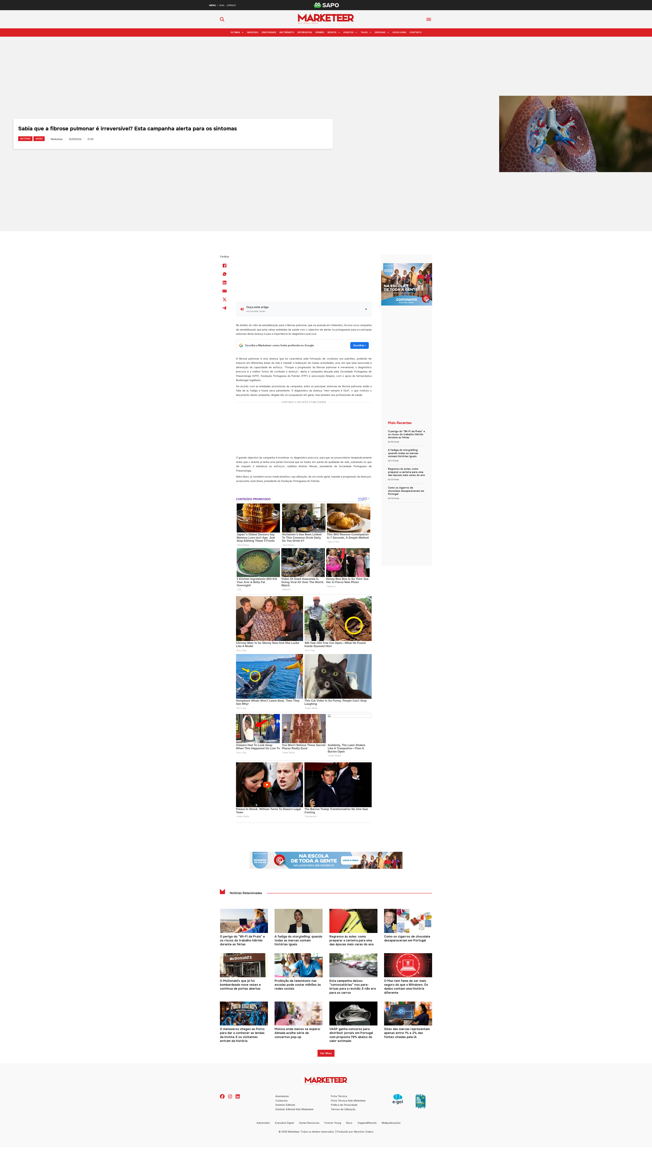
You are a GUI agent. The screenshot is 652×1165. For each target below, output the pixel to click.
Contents (415, 32)
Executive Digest (284, 1122)
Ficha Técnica (339, 1096)
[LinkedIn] (224, 282)
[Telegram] (224, 308)
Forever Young (332, 1122)
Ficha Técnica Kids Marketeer (348, 1100)
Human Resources (309, 1122)
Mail (222, 5)
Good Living (399, 32)
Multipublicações (391, 1122)
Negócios (252, 32)
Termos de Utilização (343, 1109)
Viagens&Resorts (367, 1122)
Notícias (25, 138)
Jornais (231, 5)
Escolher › (359, 345)
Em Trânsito (286, 32)
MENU (212, 5)
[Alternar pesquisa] (222, 19)
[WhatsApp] (224, 274)
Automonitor (263, 1122)
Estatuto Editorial (285, 1104)
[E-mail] (224, 291)
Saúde (39, 138)
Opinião (319, 32)
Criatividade (268, 32)
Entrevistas (304, 32)
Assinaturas (282, 1096)
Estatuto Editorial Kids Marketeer (294, 1109)
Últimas (235, 32)
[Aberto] (428, 19)
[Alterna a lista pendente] (243, 32)
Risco (349, 1122)
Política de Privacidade (344, 1104)
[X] (224, 299)
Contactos (281, 1100)
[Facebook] (224, 265)
